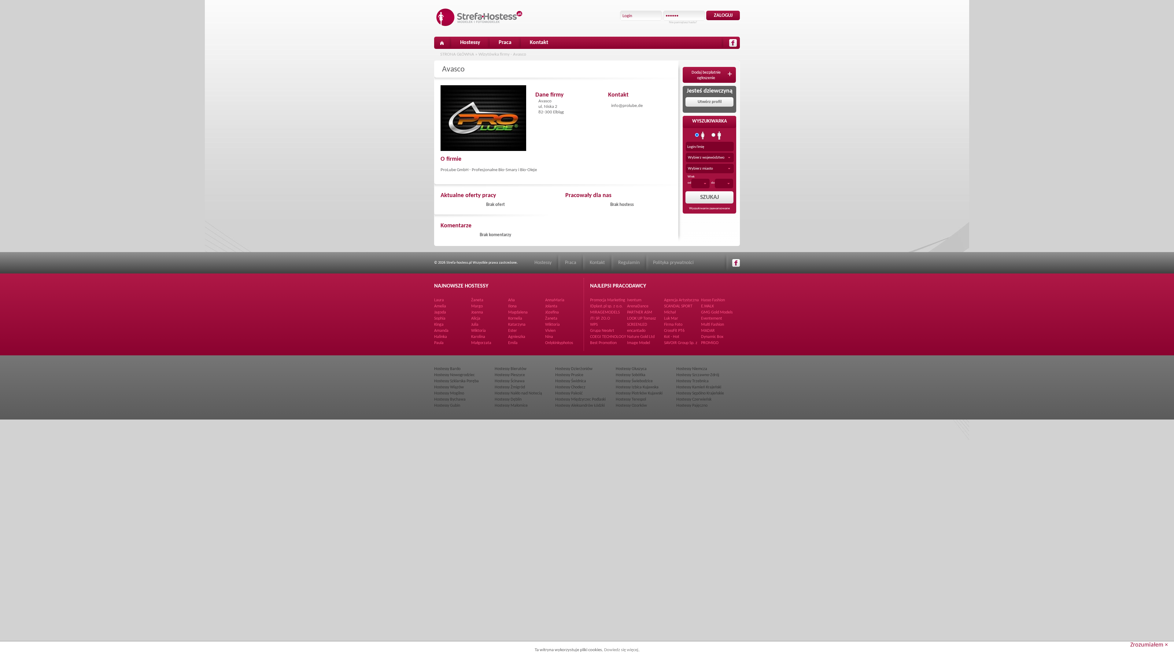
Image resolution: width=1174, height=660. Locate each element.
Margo (477, 306)
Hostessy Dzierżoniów (574, 369)
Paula (439, 343)
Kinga (439, 324)
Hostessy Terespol (631, 399)
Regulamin (629, 262)
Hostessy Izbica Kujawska (637, 387)
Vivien (550, 330)
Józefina (552, 312)
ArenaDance (637, 306)
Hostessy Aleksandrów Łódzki (580, 405)
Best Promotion (603, 343)
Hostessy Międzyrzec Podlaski (580, 399)
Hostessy (470, 43)
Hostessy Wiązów (449, 387)
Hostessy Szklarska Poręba (456, 381)
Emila (513, 343)
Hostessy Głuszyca (631, 369)
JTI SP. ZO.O (600, 318)
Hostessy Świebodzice (634, 381)
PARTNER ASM (639, 312)
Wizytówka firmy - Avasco (502, 54)
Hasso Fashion (713, 300)
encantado (636, 330)
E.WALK (707, 306)
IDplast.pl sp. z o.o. (606, 306)
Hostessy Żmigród (510, 387)
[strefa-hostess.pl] (479, 17)
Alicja (475, 318)
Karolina (478, 337)
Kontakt (539, 43)
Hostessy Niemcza (691, 369)
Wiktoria (552, 324)
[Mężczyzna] (719, 135)
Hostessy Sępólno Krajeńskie (700, 393)
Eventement (711, 318)
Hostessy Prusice (569, 375)
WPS (594, 324)
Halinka (440, 337)
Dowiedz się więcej (621, 650)
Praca (505, 43)
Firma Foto (673, 324)
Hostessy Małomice (511, 405)
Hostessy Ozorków (631, 405)
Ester (512, 330)
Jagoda (440, 312)
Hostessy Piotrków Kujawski (639, 393)
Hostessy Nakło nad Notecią (518, 393)
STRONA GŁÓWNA (457, 54)
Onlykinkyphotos (559, 343)
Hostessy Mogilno (449, 393)
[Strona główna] (442, 43)
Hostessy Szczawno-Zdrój (697, 375)
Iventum (634, 300)
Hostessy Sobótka (630, 375)
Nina (549, 337)
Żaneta (477, 300)
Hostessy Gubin (447, 405)
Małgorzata (481, 343)
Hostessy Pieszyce (510, 375)
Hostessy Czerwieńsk (693, 399)
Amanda (441, 330)
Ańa (511, 300)
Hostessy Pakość (569, 393)
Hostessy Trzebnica (692, 381)
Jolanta (551, 306)
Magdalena (518, 312)
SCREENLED (637, 324)
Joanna (477, 312)
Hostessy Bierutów (510, 369)
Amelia (440, 306)
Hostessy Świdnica (570, 381)
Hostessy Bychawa (450, 399)
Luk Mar (671, 318)
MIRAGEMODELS (605, 312)
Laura (439, 300)
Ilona (512, 306)
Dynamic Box (712, 337)
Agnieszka (516, 337)
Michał (670, 312)
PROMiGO (709, 343)
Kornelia (515, 318)
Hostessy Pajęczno (691, 405)
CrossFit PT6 (674, 330)
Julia (474, 324)
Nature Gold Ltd (641, 337)
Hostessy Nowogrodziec (454, 375)
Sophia (439, 318)
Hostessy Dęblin (508, 399)
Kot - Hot (671, 337)
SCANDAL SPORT (678, 306)
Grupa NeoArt (602, 330)
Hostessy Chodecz (570, 387)
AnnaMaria (554, 300)
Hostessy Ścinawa (510, 381)
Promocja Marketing (607, 300)
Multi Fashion (712, 324)
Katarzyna (517, 324)
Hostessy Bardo (447, 369)
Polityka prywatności (673, 262)
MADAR (708, 330)
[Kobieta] (702, 135)
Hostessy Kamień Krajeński (698, 387)
